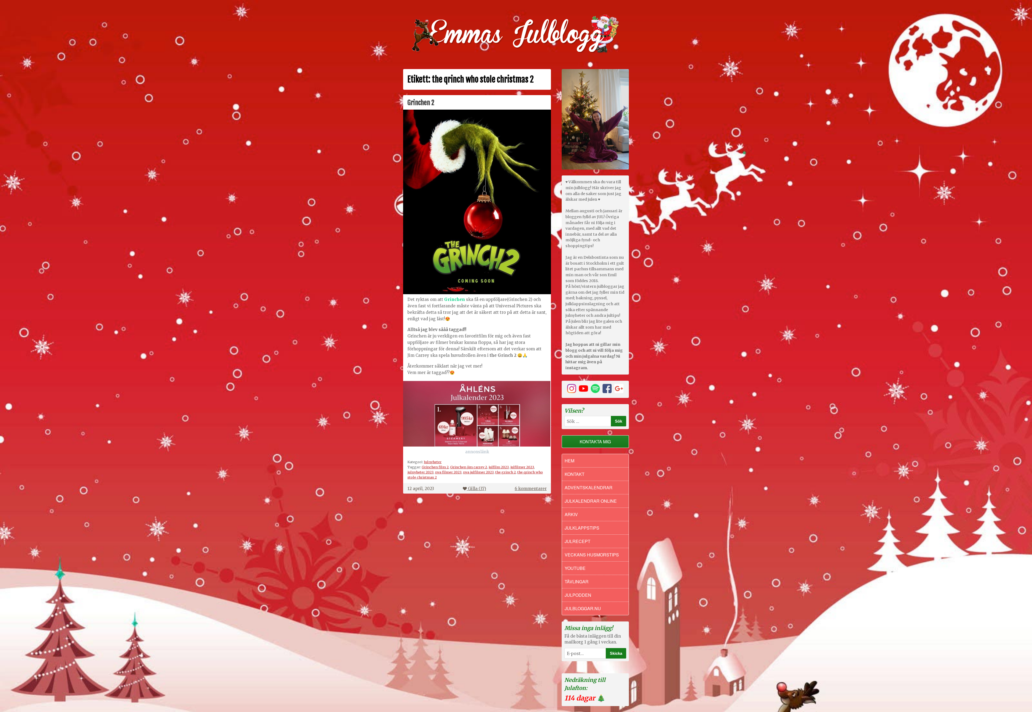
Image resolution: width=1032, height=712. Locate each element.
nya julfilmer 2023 (478, 472)
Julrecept (577, 541)
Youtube (575, 568)
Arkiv (571, 514)
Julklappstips (582, 528)
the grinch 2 (505, 472)
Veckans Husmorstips (592, 555)
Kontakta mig (595, 441)
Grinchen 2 (420, 103)
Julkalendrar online (591, 501)
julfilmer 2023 (522, 467)
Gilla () (477, 488)
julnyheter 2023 (420, 472)
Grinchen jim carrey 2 (468, 467)
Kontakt (575, 474)
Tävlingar (577, 581)
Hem (569, 461)
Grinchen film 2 (435, 467)
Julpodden (578, 595)
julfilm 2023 (499, 467)
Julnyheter (433, 462)
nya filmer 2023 (448, 472)
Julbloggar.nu (583, 608)
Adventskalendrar (588, 487)
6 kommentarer (531, 488)
